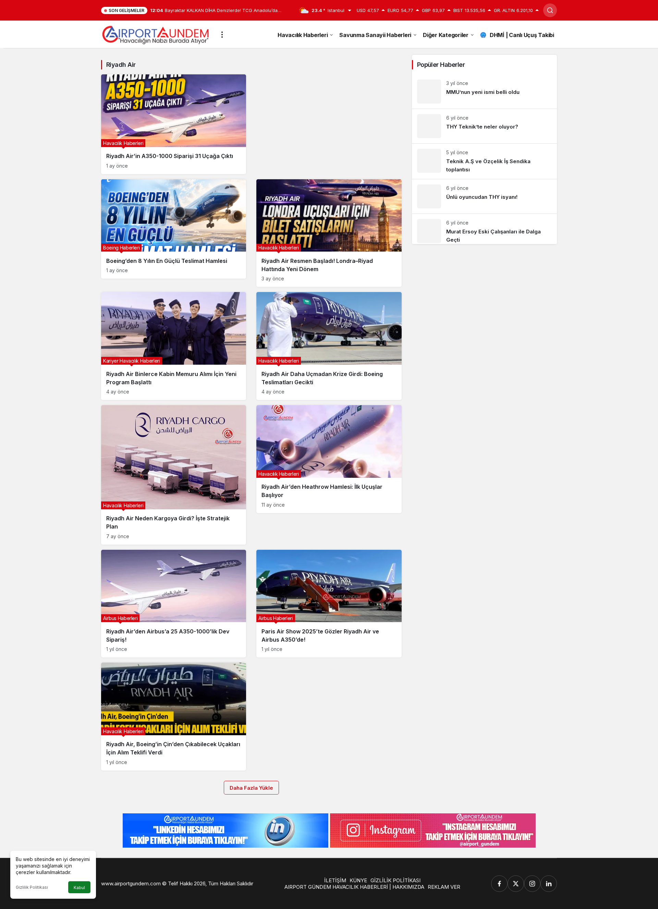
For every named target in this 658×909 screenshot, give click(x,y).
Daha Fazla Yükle (251, 788)
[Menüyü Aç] (222, 34)
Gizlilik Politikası (32, 887)
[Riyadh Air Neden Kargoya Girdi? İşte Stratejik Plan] (173, 475)
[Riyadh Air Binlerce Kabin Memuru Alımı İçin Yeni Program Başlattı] (173, 346)
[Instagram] (532, 883)
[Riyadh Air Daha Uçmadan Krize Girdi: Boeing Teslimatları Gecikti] (328, 346)
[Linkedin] (548, 883)
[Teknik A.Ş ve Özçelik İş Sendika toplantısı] (484, 161)
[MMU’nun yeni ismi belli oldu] (484, 91)
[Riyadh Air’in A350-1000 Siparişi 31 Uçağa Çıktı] (173, 124)
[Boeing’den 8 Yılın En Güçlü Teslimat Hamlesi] (173, 229)
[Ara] (550, 10)
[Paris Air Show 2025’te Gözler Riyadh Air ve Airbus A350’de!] (328, 604)
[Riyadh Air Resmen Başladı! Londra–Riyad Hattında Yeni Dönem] (328, 233)
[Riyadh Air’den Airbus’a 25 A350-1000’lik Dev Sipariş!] (173, 604)
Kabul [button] (79, 887)
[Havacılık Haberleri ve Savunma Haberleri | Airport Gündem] (155, 34)
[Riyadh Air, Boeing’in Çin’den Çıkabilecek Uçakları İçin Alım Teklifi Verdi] (173, 717)
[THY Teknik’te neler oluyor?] (484, 126)
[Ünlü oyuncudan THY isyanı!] (484, 196)
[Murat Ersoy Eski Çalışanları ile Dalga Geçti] (484, 229)
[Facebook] (499, 883)
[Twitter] (516, 883)
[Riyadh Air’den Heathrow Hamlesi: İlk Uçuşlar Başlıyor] (328, 459)
